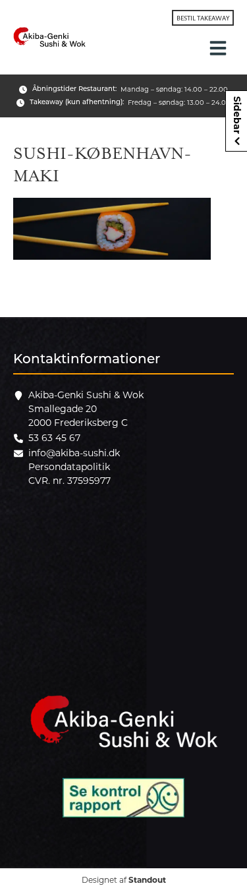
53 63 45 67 (54, 438)
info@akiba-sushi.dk (74, 453)
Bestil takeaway (203, 17)
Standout (147, 880)
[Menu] (218, 48)
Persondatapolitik (69, 467)
